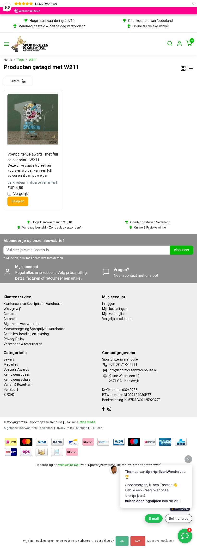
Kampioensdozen (17, 374)
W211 (33, 59)
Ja (122, 541)
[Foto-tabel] (183, 68)
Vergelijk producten (116, 319)
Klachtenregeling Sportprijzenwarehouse (35, 329)
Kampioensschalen (18, 379)
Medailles (11, 364)
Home (8, 59)
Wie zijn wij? (13, 309)
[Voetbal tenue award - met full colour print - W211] (32, 119)
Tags (20, 59)
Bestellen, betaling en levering (26, 334)
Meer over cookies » (160, 540)
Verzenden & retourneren (23, 344)
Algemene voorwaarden (22, 324)
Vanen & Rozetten (17, 384)
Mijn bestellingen (115, 309)
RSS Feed (96, 428)
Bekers (9, 359)
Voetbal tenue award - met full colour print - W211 (32, 157)
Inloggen (108, 304)
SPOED (9, 395)
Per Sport (11, 389)
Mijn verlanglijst (113, 314)
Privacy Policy (14, 339)
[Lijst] (190, 68)
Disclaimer (46, 428)
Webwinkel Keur (69, 465)
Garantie (10, 319)
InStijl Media (86, 422)
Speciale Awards (16, 369)
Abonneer (181, 250)
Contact (10, 314)
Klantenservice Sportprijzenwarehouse (33, 304)
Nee (138, 541)
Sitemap (81, 428)
